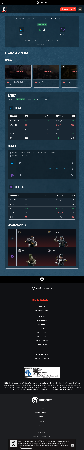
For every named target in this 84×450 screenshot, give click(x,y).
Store (42, 409)
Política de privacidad (42, 437)
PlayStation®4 (42, 336)
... (38, 19)
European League (23, 19)
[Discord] (42, 279)
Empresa (42, 417)
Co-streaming (67, 9)
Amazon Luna (42, 344)
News (42, 421)
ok (72, 445)
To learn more (63, 445)
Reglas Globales (42, 354)
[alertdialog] (42, 444)
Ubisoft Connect (42, 413)
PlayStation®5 (42, 332)
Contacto (42, 433)
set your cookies (26, 448)
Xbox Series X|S (42, 324)
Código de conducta (42, 358)
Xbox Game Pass (42, 320)
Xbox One (42, 328)
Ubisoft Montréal (42, 310)
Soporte (42, 425)
